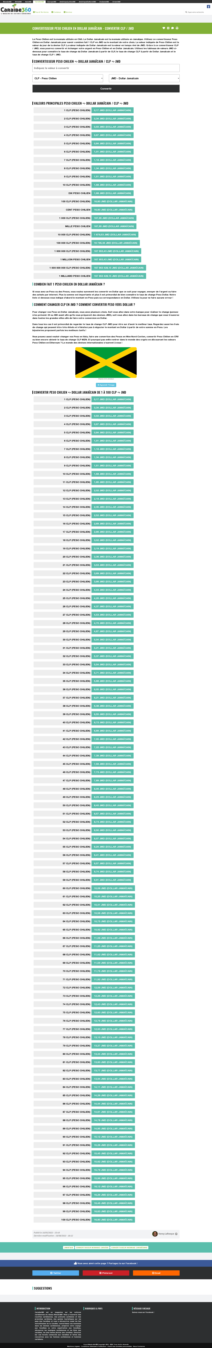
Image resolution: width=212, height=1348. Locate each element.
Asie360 (28, 2)
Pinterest (107, 1273)
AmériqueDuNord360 (87, 2)
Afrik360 (18, 2)
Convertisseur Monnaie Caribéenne (129, 1248)
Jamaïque (68, 1248)
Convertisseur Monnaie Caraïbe (92, 1248)
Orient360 (116, 2)
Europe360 (51, 2)
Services (68, 12)
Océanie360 (104, 2)
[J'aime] (164, 28)
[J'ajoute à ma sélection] (168, 28)
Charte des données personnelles (119, 1346)
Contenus (57, 12)
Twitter (57, 1273)
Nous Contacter (139, 1346)
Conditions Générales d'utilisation (93, 1346)
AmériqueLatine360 (67, 2)
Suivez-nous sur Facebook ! (143, 1312)
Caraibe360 (39, 2)
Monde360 (7, 2)
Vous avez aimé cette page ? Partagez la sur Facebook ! (107, 1263)
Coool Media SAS (89, 1344)
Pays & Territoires (42, 12)
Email (157, 1273)
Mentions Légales (73, 1346)
